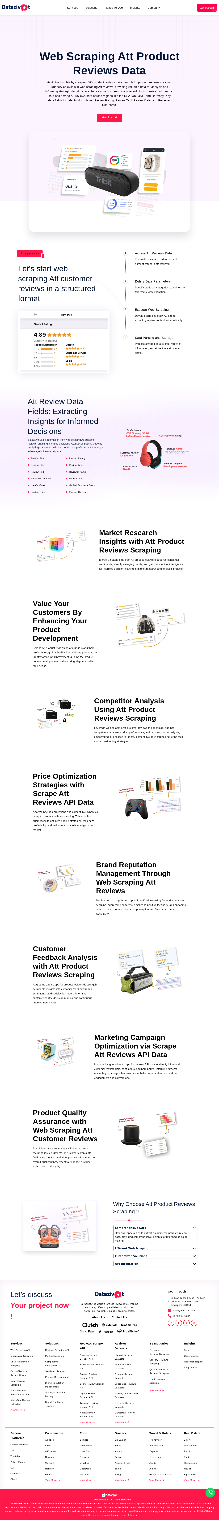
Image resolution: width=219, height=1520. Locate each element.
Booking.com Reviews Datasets (127, 1395)
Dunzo (118, 1457)
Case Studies (191, 1356)
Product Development (57, 1377)
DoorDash (85, 1468)
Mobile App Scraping (21, 1356)
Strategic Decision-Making (55, 1394)
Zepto (118, 1468)
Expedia (153, 1451)
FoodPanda (86, 1445)
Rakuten (49, 1468)
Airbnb (152, 1468)
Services (72, 7)
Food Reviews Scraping (157, 1381)
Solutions (91, 7)
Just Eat (84, 1474)
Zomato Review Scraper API (88, 1376)
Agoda (152, 1463)
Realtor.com (190, 1445)
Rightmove (190, 1474)
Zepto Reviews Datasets (123, 1366)
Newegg (49, 1457)
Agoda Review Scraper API (87, 1395)
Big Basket (120, 1440)
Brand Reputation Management (54, 1385)
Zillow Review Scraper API (92, 1386)
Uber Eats (85, 1451)
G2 (12, 1467)
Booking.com (156, 1445)
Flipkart (49, 1474)
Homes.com (190, 1463)
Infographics (191, 1367)
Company (153, 7)
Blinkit (118, 1445)
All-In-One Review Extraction (20, 1402)
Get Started (207, 7)
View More (16, 1410)
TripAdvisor (155, 1440)
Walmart (49, 1463)
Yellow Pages (17, 1462)
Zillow (187, 1440)
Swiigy (118, 1474)
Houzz (187, 1468)
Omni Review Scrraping (17, 1383)
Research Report (193, 1361)
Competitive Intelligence (51, 1363)
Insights (135, 7)
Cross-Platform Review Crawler (18, 1373)
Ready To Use (114, 7)
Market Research (54, 1356)
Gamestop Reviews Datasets (125, 1414)
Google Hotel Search (160, 1474)
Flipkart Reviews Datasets (124, 1357)
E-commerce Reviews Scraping (159, 1352)
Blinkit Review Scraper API (92, 1366)
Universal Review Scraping (19, 1363)
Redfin (187, 1451)
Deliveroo (85, 1457)
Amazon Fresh (123, 1463)
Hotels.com (155, 1457)
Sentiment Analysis (55, 1371)
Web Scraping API (20, 1350)
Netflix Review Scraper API (87, 1414)
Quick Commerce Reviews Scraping (159, 1371)
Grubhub (84, 1463)
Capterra (15, 1473)
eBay (48, 1445)
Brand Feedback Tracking (54, 1404)
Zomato (84, 1440)
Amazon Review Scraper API (88, 1357)
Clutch (13, 1479)
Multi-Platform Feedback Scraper (20, 1392)
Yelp (12, 1450)
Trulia (187, 1457)
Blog (186, 1350)
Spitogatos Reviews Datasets (125, 1386)
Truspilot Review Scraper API (89, 1405)
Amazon (49, 1440)
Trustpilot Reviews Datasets (125, 1405)
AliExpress (51, 1451)
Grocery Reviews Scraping (158, 1361)
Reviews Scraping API (57, 1350)
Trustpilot (15, 1456)
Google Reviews (19, 1444)
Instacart (119, 1451)
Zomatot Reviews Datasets (124, 1376)
